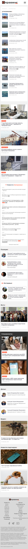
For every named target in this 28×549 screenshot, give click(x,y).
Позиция (4, 249)
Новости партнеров (9, 447)
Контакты (20, 515)
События (7, 512)
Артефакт (7, 511)
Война (6, 504)
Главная (4, 8)
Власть (6, 505)
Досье (3, 389)
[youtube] (17, 523)
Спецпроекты (6, 334)
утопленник (12, 8)
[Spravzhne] (10, 2)
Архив (20, 519)
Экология (7, 509)
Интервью (8, 283)
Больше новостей (13, 244)
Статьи (7, 515)
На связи (20, 507)
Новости (14, 185)
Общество (6, 507)
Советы (20, 508)
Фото (3, 305)
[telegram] (13, 523)
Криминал (6, 508)
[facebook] (9, 523)
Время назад (20, 505)
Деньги (7, 514)
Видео (3, 419)
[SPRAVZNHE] (14, 500)
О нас (20, 516)
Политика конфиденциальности (20, 518)
